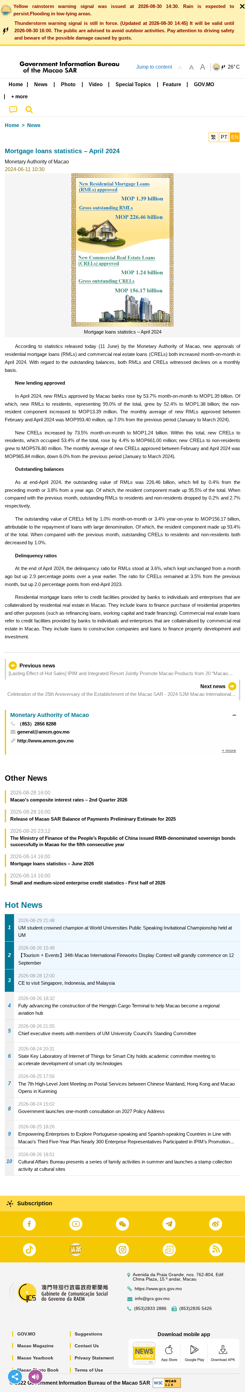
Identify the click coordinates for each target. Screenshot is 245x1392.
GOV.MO (26, 1333)
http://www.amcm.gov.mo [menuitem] (45, 740)
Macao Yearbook (35, 1357)
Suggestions (88, 1333)
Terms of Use (89, 1370)
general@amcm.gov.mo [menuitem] (43, 731)
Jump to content (154, 67)
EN (235, 137)
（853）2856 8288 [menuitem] (36, 723)
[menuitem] (41, 85)
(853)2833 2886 (150, 1308)
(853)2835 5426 (195, 1308)
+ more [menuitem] (229, 750)
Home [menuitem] (16, 84)
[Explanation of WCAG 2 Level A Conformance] (167, 1382)
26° (234, 67)
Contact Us (87, 1345)
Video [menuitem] (96, 84)
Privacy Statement (94, 1357)
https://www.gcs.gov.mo (158, 1288)
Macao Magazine (35, 1345)
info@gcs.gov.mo (152, 1298)
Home (12, 125)
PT (224, 137)
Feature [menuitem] (172, 84)
